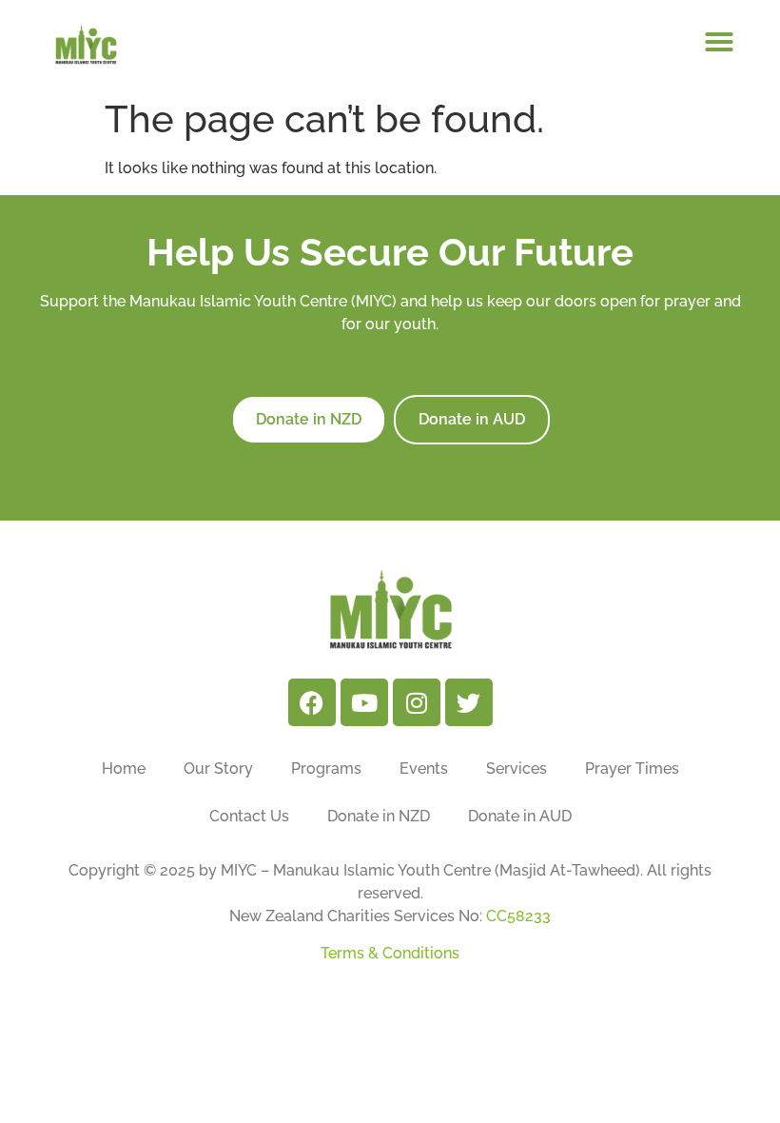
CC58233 (518, 916)
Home (124, 768)
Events (424, 768)
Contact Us (249, 816)
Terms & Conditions (390, 953)
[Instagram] (416, 702)
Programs (326, 768)
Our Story (218, 768)
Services (516, 768)
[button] (719, 42)
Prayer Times (632, 768)
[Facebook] (312, 702)
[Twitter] (469, 702)
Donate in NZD (378, 816)
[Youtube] (364, 702)
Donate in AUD (520, 816)
